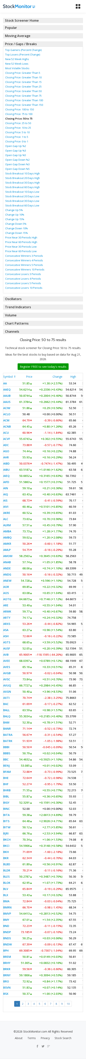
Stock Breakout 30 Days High (22, 182)
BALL (6, 710)
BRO (6, 981)
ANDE (7, 568)
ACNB (7, 426)
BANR (7, 728)
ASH (6, 636)
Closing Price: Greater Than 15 (23, 82)
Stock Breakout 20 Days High (22, 178)
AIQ (5, 494)
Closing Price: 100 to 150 (19, 109)
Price (29, 376)
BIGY (6, 802)
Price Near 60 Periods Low (21, 251)
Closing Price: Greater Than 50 (23, 91)
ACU (6, 433)
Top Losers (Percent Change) (22, 54)
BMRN (7, 907)
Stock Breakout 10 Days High (22, 173)
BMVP (7, 913)
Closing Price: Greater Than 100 (24, 100)
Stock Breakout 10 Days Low (22, 192)
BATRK (7, 741)
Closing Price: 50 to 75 (18, 118)
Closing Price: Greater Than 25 (23, 86)
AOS (6, 593)
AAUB (7, 396)
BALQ (6, 716)
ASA (5, 630)
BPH (6, 950)
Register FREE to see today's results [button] (43, 367)
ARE (5, 605)
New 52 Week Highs (17, 59)
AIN (5, 488)
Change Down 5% (15, 224)
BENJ (6, 765)
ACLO (6, 414)
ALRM (7, 525)
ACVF (6, 439)
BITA (6, 815)
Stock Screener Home (22, 20)
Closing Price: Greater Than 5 (22, 73)
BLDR (6, 870)
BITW (6, 827)
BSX (5, 994)
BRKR (6, 969)
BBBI (6, 747)
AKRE (6, 513)
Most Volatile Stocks (17, 68)
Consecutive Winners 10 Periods (24, 269)
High (73, 376)
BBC (6, 759)
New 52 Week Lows (16, 63)
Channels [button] (12, 331)
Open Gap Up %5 (15, 155)
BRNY (7, 975)
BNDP (7, 932)
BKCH (7, 839)
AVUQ (7, 685)
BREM (7, 957)
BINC (6, 809)
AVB (6, 654)
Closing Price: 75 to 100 (18, 114)
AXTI (6, 698)
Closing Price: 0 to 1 (16, 141)
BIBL (6, 796)
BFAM (7, 772)
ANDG (7, 574)
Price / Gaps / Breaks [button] (21, 44)
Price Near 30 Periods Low (21, 246)
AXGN (7, 691)
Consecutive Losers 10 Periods (23, 288)
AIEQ (6, 476)
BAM (6, 722)
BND (6, 926)
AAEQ (7, 389)
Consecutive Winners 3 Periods (24, 256)
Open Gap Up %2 (15, 146)
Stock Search (63, 1038)
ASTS (6, 642)
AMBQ (7, 537)
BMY (6, 920)
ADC (6, 445)
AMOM (7, 556)
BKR (6, 858)
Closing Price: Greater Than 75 (23, 95)
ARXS (6, 624)
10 (68, 1004)
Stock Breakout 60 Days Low (22, 205)
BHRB (7, 790)
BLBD (6, 864)
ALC (5, 519)
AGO (6, 451)
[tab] (43, 20)
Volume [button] (11, 315)
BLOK (6, 883)
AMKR (7, 544)
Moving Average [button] (17, 36)
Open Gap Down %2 (17, 159)
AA (5, 383)
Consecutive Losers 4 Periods (23, 278)
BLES (6, 876)
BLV (5, 889)
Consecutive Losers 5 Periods (23, 283)
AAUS (6, 402)
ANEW (7, 580)
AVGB (7, 673)
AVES (6, 667)
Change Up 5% (14, 210)
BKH (6, 852)
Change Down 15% (16, 233)
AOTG (7, 599)
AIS (5, 500)
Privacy (45, 1038)
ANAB (7, 562)
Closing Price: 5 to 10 (17, 132)
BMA (6, 901)
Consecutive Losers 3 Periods (23, 274)
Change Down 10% (16, 228)
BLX (5, 895)
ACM (6, 420)
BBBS (6, 753)
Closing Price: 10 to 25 (18, 127)
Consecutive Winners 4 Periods (24, 260)
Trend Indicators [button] (18, 307)
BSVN (7, 987)
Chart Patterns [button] (17, 323)
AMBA (7, 531)
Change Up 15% (14, 219)
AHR (6, 457)
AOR (6, 587)
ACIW (6, 408)
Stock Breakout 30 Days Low (22, 201)
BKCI (6, 846)
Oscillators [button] (13, 299)
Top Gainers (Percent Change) (23, 50)
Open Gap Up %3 (15, 150)
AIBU (6, 470)
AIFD (6, 482)
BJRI (6, 833)
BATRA (7, 735)
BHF (5, 784)
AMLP (7, 550)
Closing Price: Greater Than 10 (23, 77)
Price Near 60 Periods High (21, 242)
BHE (6, 778)
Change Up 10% (14, 214)
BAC (6, 704)
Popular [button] (11, 27)
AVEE (6, 661)
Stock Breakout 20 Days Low (22, 196)
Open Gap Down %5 (17, 169)
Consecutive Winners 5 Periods (24, 265)
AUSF (6, 648)
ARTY (6, 617)
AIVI (5, 507)
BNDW (7, 944)
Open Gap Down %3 (17, 164)
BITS (6, 821)
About (19, 1038)
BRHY (6, 963)
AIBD (6, 463)
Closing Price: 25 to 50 (18, 123)
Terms (31, 1038)
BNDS (7, 938)
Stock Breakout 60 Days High (22, 187)
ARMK (7, 611)
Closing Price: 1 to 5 (16, 137)
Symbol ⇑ (9, 376)
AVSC (6, 679)
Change (57, 376)
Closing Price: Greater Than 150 (24, 105)
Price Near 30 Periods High (21, 237)
